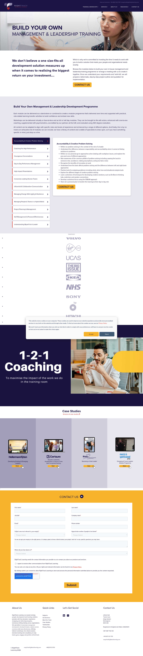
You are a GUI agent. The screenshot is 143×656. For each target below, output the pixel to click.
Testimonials (46, 625)
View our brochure (105, 2)
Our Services (46, 618)
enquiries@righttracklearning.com (130, 2)
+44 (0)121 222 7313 (115, 2)
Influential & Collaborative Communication (28, 186)
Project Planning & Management (25, 209)
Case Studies (46, 622)
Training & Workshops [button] (90, 7)
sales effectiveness (25, 629)
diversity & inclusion (24, 627)
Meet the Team (47, 620)
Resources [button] (124, 7)
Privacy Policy (47, 627)
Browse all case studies (71, 414)
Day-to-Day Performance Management (27, 164)
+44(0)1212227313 (50, 647)
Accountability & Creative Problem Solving (28, 141)
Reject (107, 334)
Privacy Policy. (103, 323)
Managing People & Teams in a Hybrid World (29, 202)
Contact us (135, 7)
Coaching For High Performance (25, 149)
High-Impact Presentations (23, 171)
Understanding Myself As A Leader (26, 224)
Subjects (45, 615)
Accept (91, 334)
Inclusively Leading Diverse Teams (25, 179)
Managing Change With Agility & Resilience (29, 194)
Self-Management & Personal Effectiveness (28, 217)
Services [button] (104, 7)
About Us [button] (114, 7)
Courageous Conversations (23, 156)
